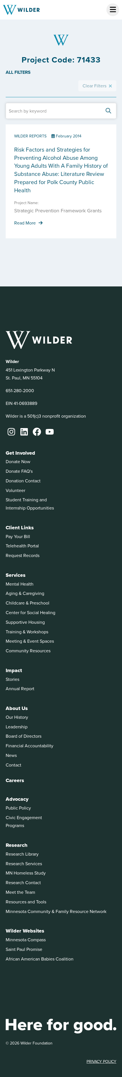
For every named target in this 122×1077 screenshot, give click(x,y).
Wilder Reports (30, 136)
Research (17, 845)
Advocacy (17, 799)
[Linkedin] (24, 431)
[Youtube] (49, 431)
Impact (14, 670)
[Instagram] (11, 431)
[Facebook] (37, 431)
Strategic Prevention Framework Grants (58, 210)
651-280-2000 (20, 390)
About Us (17, 708)
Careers (15, 780)
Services (16, 575)
